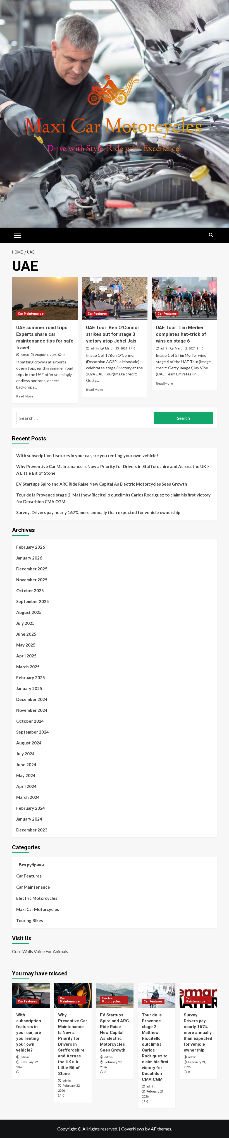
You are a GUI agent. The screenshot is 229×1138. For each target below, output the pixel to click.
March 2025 (28, 666)
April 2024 (26, 786)
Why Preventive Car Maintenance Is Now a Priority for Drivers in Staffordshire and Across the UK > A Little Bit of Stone (112, 470)
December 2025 (31, 568)
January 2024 (29, 818)
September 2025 (32, 601)
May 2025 (25, 644)
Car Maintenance (31, 313)
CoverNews (132, 1128)
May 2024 (25, 775)
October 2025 (30, 590)
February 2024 (30, 808)
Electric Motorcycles (36, 898)
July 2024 (25, 753)
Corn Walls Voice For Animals (40, 951)
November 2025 (31, 579)
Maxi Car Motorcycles (37, 909)
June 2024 (26, 764)
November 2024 (31, 710)
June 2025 (26, 633)
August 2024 (29, 742)
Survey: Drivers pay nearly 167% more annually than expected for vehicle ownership (98, 512)
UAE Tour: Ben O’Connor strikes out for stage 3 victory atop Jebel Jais (112, 334)
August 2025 (29, 612)
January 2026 (29, 557)
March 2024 (28, 797)
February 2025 (30, 677)
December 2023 (31, 829)
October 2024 (30, 721)
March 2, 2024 (185, 348)
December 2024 (31, 699)
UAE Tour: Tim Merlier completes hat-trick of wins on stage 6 (181, 334)
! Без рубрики (30, 864)
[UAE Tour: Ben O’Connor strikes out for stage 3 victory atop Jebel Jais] (114, 298)
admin (25, 354)
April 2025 (26, 655)
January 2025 (29, 688)
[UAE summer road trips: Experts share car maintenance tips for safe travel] (45, 298)
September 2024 (32, 731)
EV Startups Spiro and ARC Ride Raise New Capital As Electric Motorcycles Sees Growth (101, 483)
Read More (24, 396)
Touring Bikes (29, 920)
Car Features (97, 313)
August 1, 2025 (45, 355)
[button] (17, 235)
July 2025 (25, 623)
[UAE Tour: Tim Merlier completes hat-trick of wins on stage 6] (184, 298)
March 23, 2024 (116, 348)
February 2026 (30, 546)
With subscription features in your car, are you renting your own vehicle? (87, 455)
